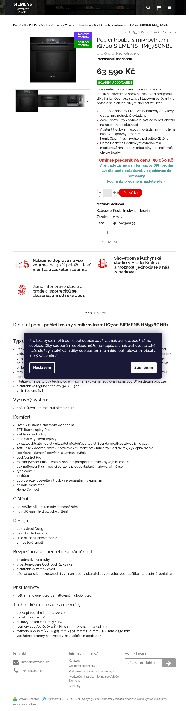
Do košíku (130, 192)
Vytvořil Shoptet (28, 699)
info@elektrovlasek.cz (35, 662)
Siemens (169, 32)
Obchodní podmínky (82, 665)
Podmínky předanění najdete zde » (136, 181)
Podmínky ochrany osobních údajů (91, 671)
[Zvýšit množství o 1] (114, 193)
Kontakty (74, 686)
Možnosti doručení (111, 204)
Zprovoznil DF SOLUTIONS (64, 699)
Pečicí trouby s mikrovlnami (134, 210)
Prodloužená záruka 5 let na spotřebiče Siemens (94, 678)
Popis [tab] (87, 313)
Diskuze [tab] (100, 313)
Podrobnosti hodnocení (114, 59)
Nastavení (42, 367)
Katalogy (74, 660)
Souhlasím (143, 367)
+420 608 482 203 (32, 671)
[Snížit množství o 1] (100, 193)
